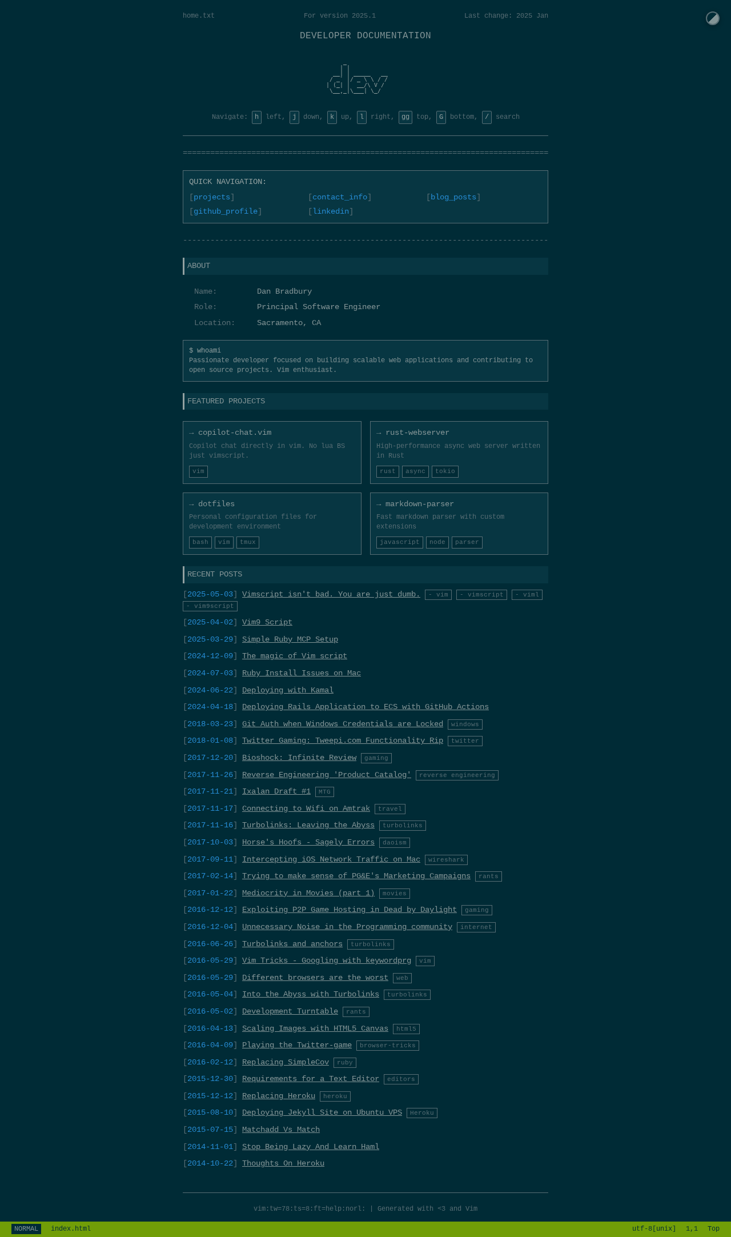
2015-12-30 (210, 1078)
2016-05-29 (210, 960)
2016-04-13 (210, 1028)
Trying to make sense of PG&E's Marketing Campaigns (356, 875)
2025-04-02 (210, 622)
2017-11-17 (210, 808)
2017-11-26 (210, 774)
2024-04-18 (210, 706)
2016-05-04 (210, 994)
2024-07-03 (210, 673)
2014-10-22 (210, 1163)
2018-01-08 (210, 740)
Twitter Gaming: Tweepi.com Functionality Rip (342, 740)
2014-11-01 (210, 1146)
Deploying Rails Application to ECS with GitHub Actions (365, 706)
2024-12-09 (210, 655)
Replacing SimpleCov (285, 1062)
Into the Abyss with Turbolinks (310, 994)
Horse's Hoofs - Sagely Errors (308, 842)
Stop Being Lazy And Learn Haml (310, 1146)
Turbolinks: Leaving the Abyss (308, 825)
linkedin (330, 211)
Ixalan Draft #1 (276, 791)
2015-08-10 (210, 1112)
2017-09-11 (210, 859)
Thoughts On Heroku (283, 1163)
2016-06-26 (210, 943)
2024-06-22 (210, 690)
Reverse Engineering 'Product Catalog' (326, 774)
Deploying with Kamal (288, 690)
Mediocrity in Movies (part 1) (308, 893)
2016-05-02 (210, 1011)
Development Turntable (290, 1011)
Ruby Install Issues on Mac (301, 673)
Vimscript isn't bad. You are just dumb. (331, 594)
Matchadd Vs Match (281, 1129)
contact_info (339, 197)
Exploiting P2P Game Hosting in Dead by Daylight (349, 909)
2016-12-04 (210, 926)
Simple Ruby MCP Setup (290, 639)
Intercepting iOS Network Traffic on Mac (331, 859)
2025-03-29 (210, 639)
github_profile (226, 211)
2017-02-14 (210, 875)
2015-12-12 (210, 1095)
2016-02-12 (210, 1062)
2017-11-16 (210, 825)
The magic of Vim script (294, 655)
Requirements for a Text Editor (310, 1078)
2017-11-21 (210, 791)
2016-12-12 (210, 909)
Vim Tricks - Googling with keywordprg (326, 960)
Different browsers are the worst (315, 977)
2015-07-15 (210, 1129)
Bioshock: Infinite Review (299, 757)
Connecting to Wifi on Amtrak (306, 808)
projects (212, 197)
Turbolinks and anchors (292, 943)
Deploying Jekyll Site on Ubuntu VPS (322, 1112)
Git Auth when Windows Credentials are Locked (342, 723)
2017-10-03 (210, 842)
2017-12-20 (210, 757)
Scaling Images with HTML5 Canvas (315, 1028)
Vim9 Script (267, 622)
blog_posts (453, 197)
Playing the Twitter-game (297, 1045)
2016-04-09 (210, 1045)
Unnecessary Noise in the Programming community (347, 926)
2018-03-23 (210, 723)
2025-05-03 (210, 594)
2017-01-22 (210, 893)
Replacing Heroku (278, 1095)
